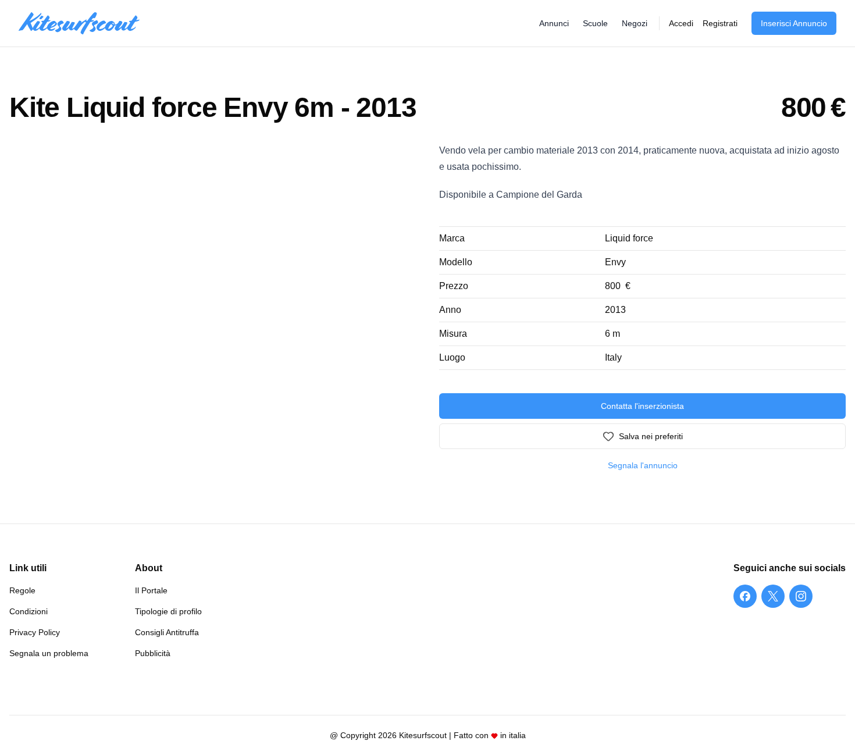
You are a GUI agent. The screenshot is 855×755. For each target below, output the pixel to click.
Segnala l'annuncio (643, 465)
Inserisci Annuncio (794, 23)
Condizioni (28, 611)
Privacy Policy (34, 632)
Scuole (595, 23)
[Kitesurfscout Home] (79, 23)
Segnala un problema (48, 653)
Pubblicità (152, 653)
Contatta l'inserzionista (642, 406)
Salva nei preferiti (651, 436)
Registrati (720, 23)
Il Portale (151, 590)
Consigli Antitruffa (167, 632)
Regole (22, 590)
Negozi (634, 23)
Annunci (554, 23)
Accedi (681, 23)
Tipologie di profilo (168, 611)
